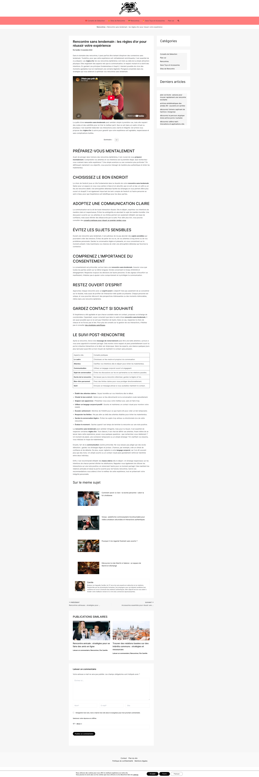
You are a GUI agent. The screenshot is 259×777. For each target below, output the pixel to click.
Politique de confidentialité (122, 761)
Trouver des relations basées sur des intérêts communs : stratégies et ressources (131, 646)
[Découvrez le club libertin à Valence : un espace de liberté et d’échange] (88, 568)
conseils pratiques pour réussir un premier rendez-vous (105, 220)
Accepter (152, 774)
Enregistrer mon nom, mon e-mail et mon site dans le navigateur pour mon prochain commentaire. (108, 713)
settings (135, 775)
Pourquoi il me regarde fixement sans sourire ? (119, 541)
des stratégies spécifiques (95, 325)
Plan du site (132, 758)
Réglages (177, 774)
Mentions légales (141, 761)
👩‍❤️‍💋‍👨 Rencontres (133, 21)
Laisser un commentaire (81, 650)
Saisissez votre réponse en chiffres (84, 718)
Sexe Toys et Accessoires (170, 65)
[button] (178, 20)
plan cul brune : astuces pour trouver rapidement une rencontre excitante (173, 97)
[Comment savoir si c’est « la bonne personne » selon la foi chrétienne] (88, 498)
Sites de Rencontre (167, 69)
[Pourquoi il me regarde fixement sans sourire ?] (88, 546)
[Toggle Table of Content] (115, 140)
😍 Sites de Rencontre (116, 21)
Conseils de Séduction (168, 54)
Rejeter (164, 774)
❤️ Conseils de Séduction (95, 21)
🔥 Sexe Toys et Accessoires (154, 21)
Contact (124, 758)
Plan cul (171, 21)
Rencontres (101, 27)
